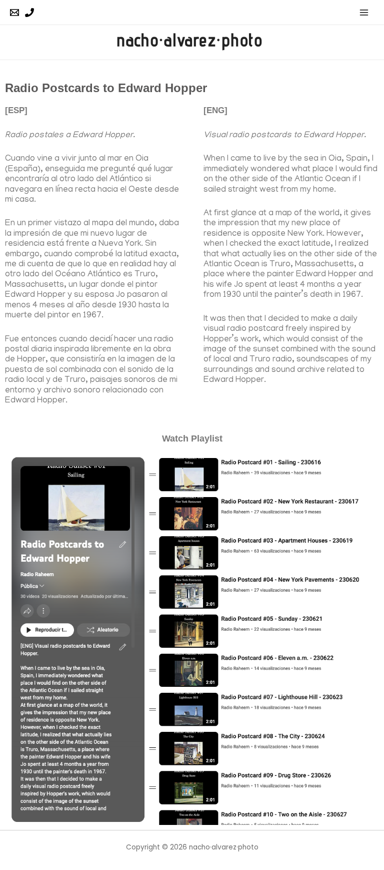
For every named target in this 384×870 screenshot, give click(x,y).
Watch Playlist (192, 438)
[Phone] (29, 12)
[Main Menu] (364, 12)
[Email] (14, 12)
